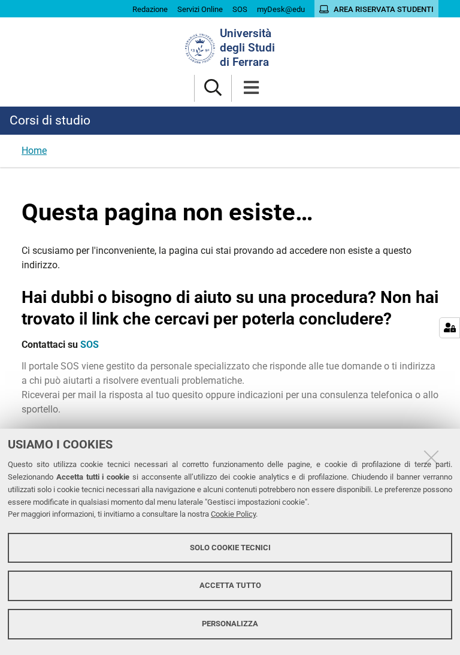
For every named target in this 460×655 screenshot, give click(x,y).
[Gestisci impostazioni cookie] (449, 327)
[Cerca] (213, 88)
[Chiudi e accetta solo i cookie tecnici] (431, 457)
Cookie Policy (233, 514)
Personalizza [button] (230, 623)
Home (34, 150)
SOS (89, 344)
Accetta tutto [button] (230, 585)
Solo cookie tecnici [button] (230, 547)
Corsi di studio (50, 120)
